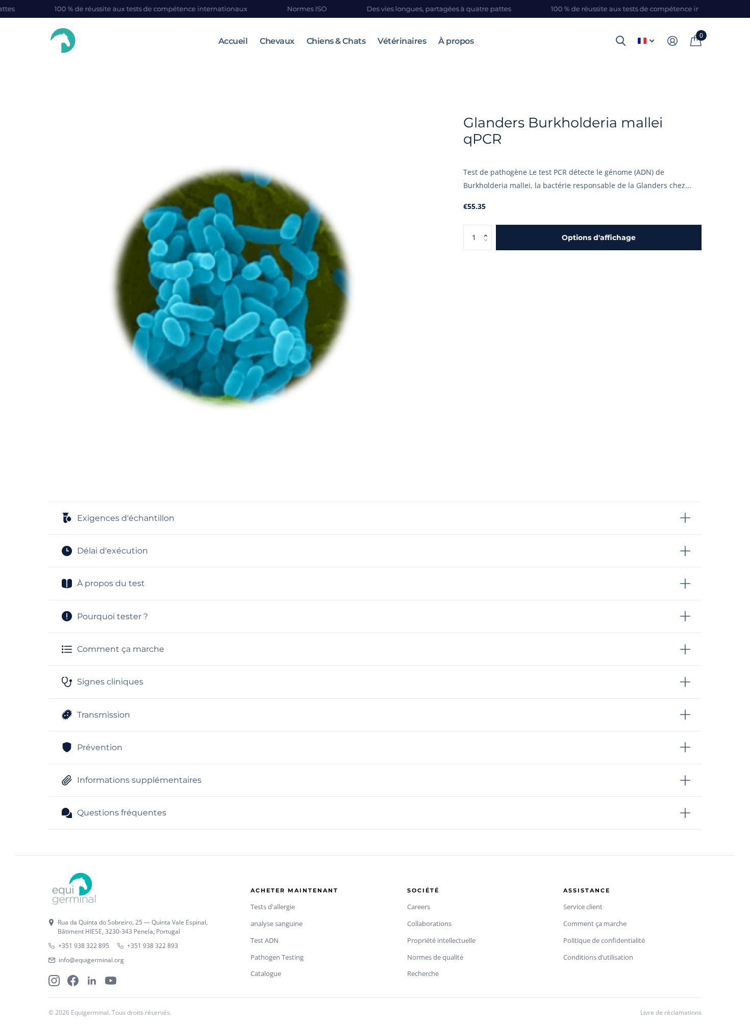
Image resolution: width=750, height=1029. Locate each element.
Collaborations (429, 923)
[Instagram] (54, 980)
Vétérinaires (402, 41)
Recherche (423, 973)
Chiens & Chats (336, 41)
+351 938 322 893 (152, 945)
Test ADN (265, 940)
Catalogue (266, 973)
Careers (418, 906)
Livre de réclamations (671, 1012)
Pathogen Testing (277, 957)
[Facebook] (73, 980)
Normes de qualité (435, 957)
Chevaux (277, 41)
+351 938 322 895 (83, 945)
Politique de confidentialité (604, 940)
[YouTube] (110, 980)
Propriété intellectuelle (441, 940)
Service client (583, 906)
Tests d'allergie (273, 906)
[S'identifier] (672, 41)
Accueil (233, 41)
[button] (488, 229)
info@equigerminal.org (91, 960)
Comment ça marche (595, 923)
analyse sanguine (277, 923)
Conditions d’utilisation (598, 957)
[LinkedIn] (91, 980)
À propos (455, 41)
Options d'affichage (599, 237)
